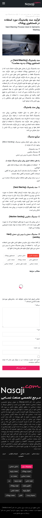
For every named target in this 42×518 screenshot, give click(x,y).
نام (38, 330)
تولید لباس (29, 481)
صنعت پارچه (14, 471)
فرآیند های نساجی (21, 264)
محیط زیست (31, 495)
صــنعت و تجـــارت (26, 14)
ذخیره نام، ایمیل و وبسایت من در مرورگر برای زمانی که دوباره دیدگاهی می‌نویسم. (21, 361)
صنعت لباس (11, 260)
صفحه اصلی (36, 14)
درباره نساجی (35, 454)
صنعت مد (14, 476)
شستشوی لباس (33, 260)
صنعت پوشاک (22, 260)
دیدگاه (37, 305)
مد (9, 481)
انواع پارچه (26, 490)
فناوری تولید (26, 486)
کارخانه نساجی (8, 264)
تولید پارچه (17, 481)
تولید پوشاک (14, 486)
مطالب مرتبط (35, 271)
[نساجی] (33, 1)
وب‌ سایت (37, 348)
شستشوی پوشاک (10, 255)
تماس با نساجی (25, 454)
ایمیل (38, 339)
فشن (20, 495)
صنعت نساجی (34, 264)
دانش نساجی (21, 255)
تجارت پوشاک (26, 471)
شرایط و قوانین (13, 454)
